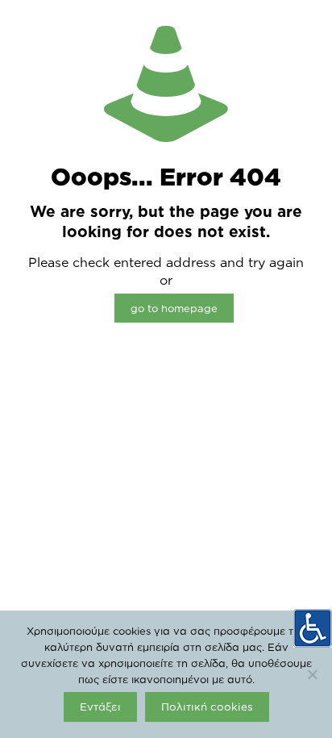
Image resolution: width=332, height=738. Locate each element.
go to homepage (174, 308)
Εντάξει (100, 706)
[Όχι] (312, 674)
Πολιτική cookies (207, 706)
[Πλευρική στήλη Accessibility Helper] (312, 628)
